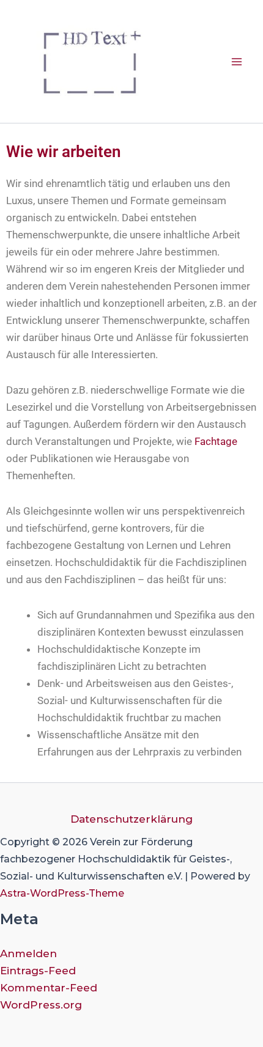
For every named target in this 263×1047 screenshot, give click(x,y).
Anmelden (28, 953)
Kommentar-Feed (48, 988)
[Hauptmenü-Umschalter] (237, 62)
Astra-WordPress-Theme (62, 893)
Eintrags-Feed (38, 970)
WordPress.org (41, 1005)
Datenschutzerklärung (131, 819)
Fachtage (215, 441)
